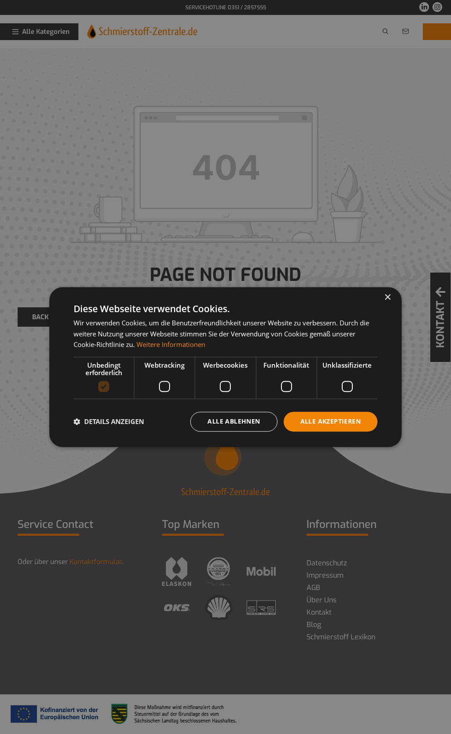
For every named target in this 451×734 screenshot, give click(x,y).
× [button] (387, 297)
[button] (109, 422)
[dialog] (225, 367)
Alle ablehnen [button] (233, 421)
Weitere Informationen (171, 344)
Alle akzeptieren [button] (330, 421)
